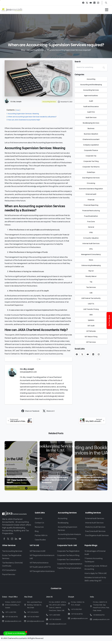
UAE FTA (91, 304)
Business (91, 128)
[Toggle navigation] (106, 9)
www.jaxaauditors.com (28, 372)
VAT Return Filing (91, 337)
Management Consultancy (91, 254)
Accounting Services (35, 50)
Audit (91, 101)
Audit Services (91, 117)
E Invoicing (91, 183)
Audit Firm (91, 112)
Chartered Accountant (91, 139)
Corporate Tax (91, 156)
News (91, 260)
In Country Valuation (91, 238)
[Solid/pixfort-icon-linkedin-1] (16, 539)
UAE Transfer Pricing (91, 309)
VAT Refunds (91, 331)
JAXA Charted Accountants (26, 335)
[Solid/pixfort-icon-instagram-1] (12, 539)
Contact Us (15, 353)
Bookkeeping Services (91, 123)
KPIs (91, 249)
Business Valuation (91, 134)
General (91, 227)
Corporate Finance (91, 150)
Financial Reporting (91, 205)
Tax (91, 282)
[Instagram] (98, 2)
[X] (87, 2)
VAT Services (91, 342)
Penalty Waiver (91, 276)
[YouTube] (91, 2)
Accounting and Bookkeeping (91, 84)
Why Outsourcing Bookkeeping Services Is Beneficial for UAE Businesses (55, 480)
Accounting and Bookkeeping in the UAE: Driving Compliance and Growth (90, 480)
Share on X (50, 411)
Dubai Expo (91, 172)
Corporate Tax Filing (91, 161)
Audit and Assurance (91, 106)
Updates (91, 320)
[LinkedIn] (94, 2)
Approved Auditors (91, 95)
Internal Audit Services (90, 243)
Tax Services (91, 287)
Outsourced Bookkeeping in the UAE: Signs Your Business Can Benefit (20, 480)
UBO (91, 315)
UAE (91, 293)
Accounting (91, 79)
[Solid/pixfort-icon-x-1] (8, 539)
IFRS (91, 232)
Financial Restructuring (91, 211)
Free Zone (91, 221)
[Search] (103, 67)
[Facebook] (83, 2)
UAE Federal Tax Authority (91, 298)
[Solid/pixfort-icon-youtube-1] (20, 539)
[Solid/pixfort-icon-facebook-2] (4, 539)
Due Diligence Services (91, 178)
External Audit (91, 194)
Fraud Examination (91, 216)
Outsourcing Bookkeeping (91, 265)
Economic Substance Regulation (91, 189)
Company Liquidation (91, 145)
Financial (91, 200)
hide (17, 110)
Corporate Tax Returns (91, 167)
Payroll (91, 271)
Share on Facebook (32, 411)
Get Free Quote (109, 320)
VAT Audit (91, 326)
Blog (23, 50)
